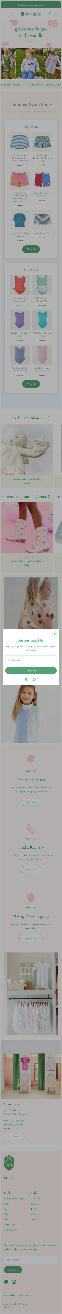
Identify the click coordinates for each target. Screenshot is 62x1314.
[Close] (55, 634)
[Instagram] (34, 679)
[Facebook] (26, 679)
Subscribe (31, 670)
